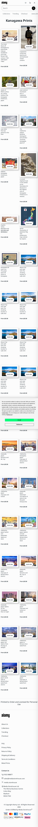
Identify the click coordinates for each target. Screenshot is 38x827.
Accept (19, 420)
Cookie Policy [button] (5, 412)
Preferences (19, 424)
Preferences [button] (9, 414)
